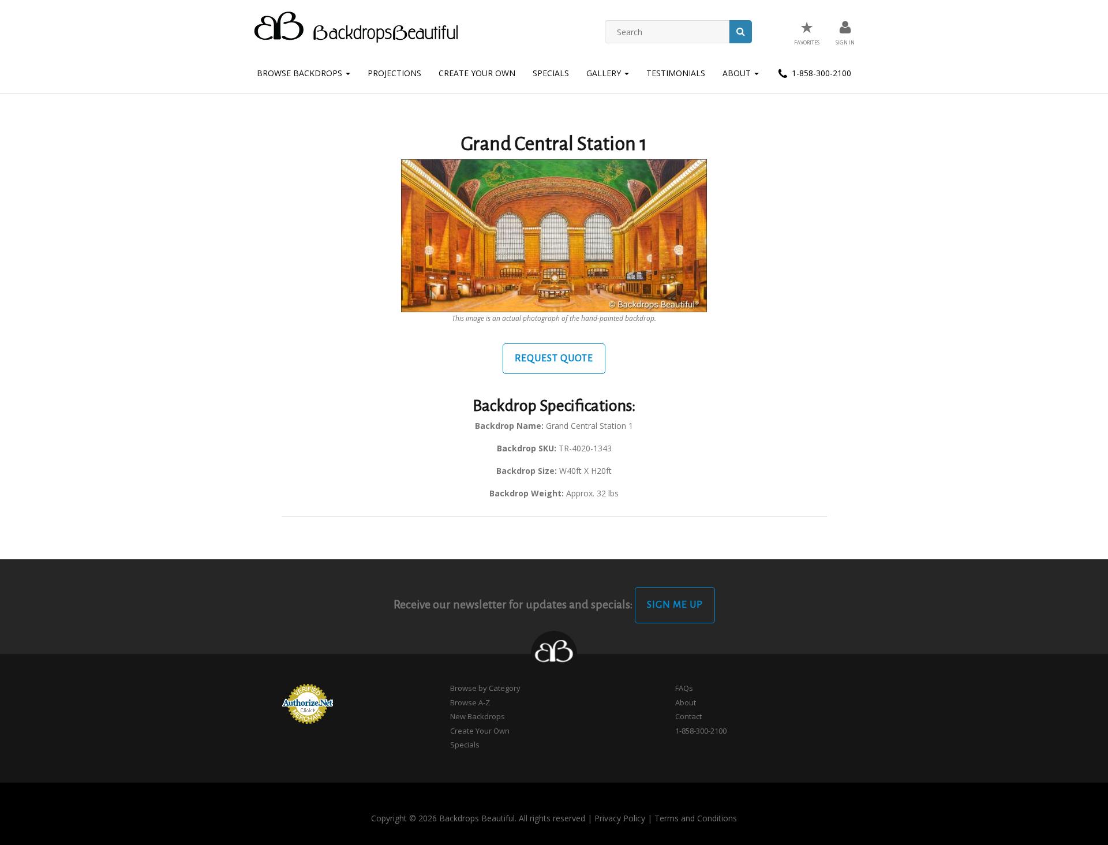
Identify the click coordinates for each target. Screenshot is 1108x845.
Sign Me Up (675, 605)
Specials (551, 73)
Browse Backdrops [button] (301, 73)
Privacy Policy (619, 818)
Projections (394, 73)
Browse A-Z (470, 702)
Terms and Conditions (695, 818)
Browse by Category (485, 688)
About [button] (738, 73)
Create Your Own (477, 73)
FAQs (684, 688)
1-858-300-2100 (820, 73)
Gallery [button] (604, 73)
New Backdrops (477, 716)
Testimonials (675, 73)
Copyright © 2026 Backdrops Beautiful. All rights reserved (478, 818)
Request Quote (554, 358)
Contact (688, 716)
